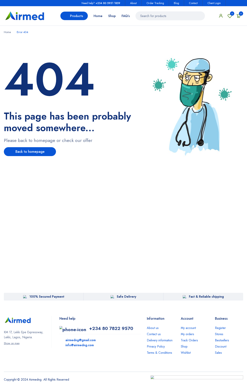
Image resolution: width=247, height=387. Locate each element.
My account (188, 328)
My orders (187, 334)
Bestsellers (222, 340)
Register (220, 328)
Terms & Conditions (159, 352)
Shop (184, 346)
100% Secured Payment (46, 296)
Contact (193, 3)
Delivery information (160, 340)
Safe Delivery (126, 296)
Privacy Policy (156, 346)
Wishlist (232, 13)
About (133, 3)
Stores (219, 334)
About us (153, 328)
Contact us (154, 334)
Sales (218, 352)
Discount (220, 346)
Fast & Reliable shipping (206, 296)
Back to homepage (30, 151)
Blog (176, 3)
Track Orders (189, 340)
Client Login (214, 3)
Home (7, 32)
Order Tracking (155, 3)
